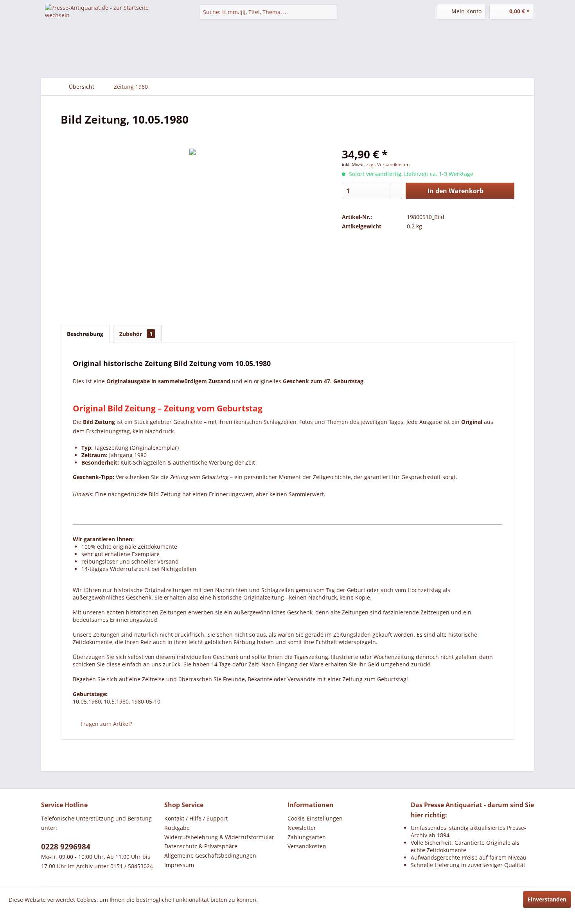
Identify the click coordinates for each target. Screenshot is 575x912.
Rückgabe (177, 827)
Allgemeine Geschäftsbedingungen (210, 855)
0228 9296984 (65, 847)
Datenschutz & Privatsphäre (200, 846)
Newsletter (302, 827)
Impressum (179, 865)
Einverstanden (547, 899)
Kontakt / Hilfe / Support (196, 818)
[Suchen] (330, 12)
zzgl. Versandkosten (388, 164)
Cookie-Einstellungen (315, 818)
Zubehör (136, 334)
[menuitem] (268, 12)
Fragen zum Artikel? (105, 723)
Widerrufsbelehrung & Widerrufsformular (219, 837)
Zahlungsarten (307, 837)
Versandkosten (307, 846)
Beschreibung (85, 334)
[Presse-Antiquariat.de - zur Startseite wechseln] (104, 18)
